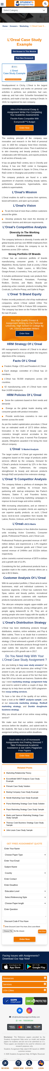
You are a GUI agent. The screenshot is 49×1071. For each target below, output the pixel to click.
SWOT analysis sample (30, 700)
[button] (3, 3)
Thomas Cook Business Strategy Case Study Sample (25, 824)
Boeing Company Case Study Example (22, 792)
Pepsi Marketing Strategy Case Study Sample (25, 809)
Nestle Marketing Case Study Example (22, 798)
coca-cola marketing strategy (23, 703)
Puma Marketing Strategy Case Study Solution (25, 804)
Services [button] (7, 984)
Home (5, 26)
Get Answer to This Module (24, 52)
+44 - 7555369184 (25, 1021)
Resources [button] (8, 978)
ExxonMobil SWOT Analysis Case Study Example (23, 780)
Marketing (22, 26)
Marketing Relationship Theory (18, 773)
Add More (42, 931)
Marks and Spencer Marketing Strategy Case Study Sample (24, 816)
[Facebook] (20, 1011)
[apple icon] (13, 966)
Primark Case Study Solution (18, 786)
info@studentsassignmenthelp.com (26, 1017)
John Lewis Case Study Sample (19, 830)
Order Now (24, 128)
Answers (12, 26)
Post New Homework (24, 58)
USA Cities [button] (8, 990)
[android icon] (36, 966)
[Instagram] (29, 1011)
